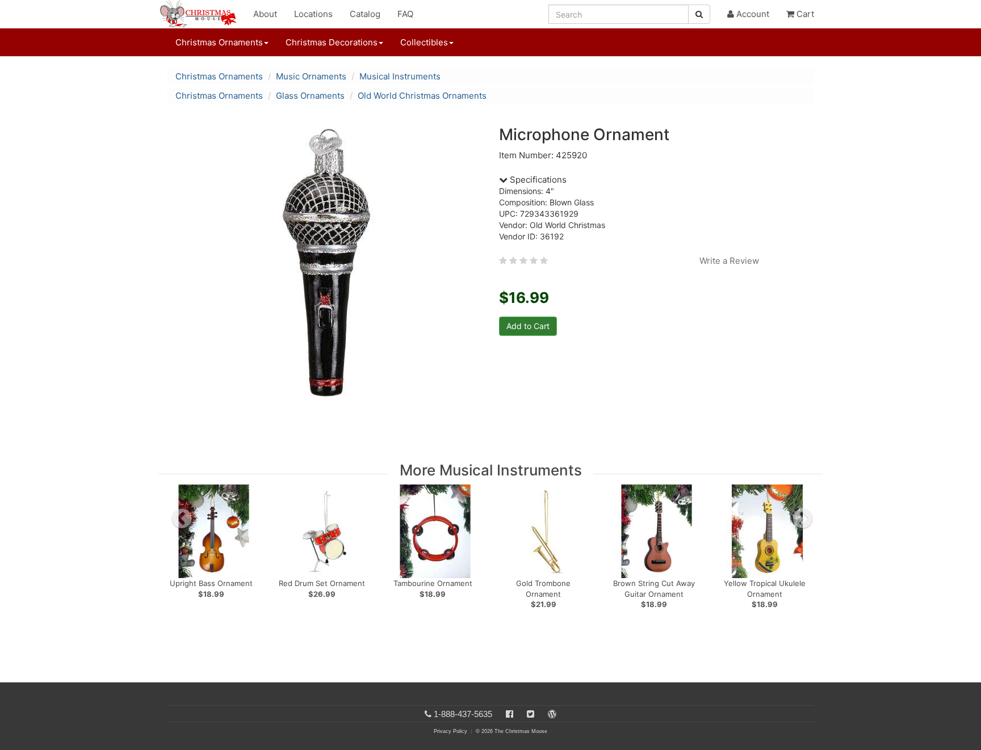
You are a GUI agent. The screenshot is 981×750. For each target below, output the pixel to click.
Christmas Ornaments (219, 76)
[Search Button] (699, 14)
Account (751, 14)
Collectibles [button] (424, 42)
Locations (313, 14)
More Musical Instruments (491, 470)
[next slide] (802, 518)
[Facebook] (509, 714)
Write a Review (729, 260)
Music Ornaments (311, 76)
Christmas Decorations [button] (332, 42)
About (265, 14)
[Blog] (552, 714)
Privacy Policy (450, 731)
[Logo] (201, 14)
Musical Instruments (400, 76)
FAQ (405, 14)
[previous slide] (181, 518)
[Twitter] (530, 714)
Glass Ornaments (310, 95)
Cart (804, 14)
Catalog (365, 14)
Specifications (537, 179)
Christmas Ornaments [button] (219, 42)
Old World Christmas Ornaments (422, 95)
